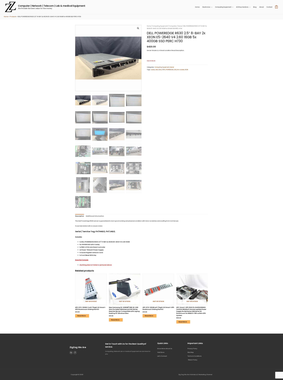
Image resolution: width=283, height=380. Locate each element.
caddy (153, 69)
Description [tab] (79, 216)
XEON (186, 69)
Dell (157, 69)
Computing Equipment (223, 7)
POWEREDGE (169, 69)
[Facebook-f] (75, 352)
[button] (138, 28)
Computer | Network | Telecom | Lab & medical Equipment (51, 5)
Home (197, 7)
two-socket (180, 69)
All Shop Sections (242, 7)
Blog (254, 7)
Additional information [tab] (95, 216)
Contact (269, 7)
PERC (163, 69)
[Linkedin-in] (71, 352)
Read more (81, 316)
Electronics (206, 7)
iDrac (160, 69)
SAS (175, 69)
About (261, 7)
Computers (173, 26)
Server (180, 26)
